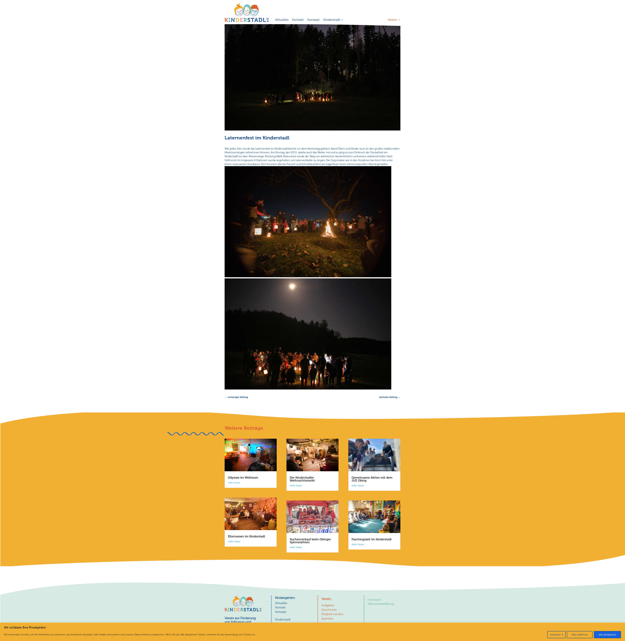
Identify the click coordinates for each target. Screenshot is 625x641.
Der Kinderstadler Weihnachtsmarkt (302, 479)
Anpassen (555, 634)
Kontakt (298, 20)
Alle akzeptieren (607, 634)
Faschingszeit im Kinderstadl (371, 539)
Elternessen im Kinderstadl (246, 536)
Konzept (313, 20)
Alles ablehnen (580, 634)
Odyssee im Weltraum (243, 477)
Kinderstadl (331, 20)
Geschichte (329, 610)
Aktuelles (282, 20)
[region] (312, 632)
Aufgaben (327, 605)
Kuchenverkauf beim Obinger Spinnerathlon (310, 541)
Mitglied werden (332, 614)
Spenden (327, 618)
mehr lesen (234, 482)
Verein (392, 20)
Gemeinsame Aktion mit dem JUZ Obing (372, 479)
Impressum (374, 599)
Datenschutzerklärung (381, 603)
